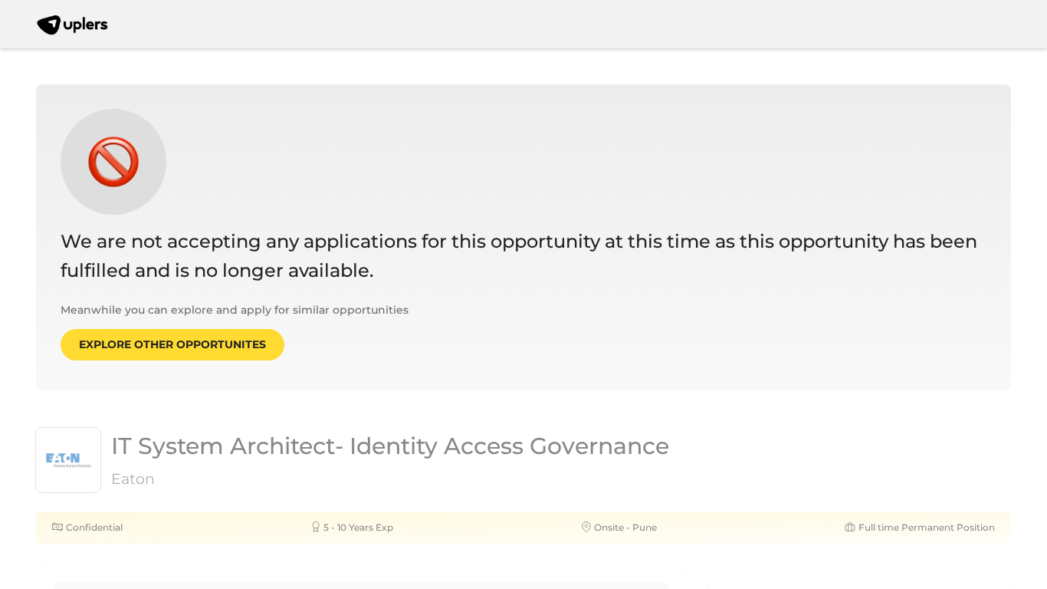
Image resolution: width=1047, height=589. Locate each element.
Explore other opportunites (172, 344)
